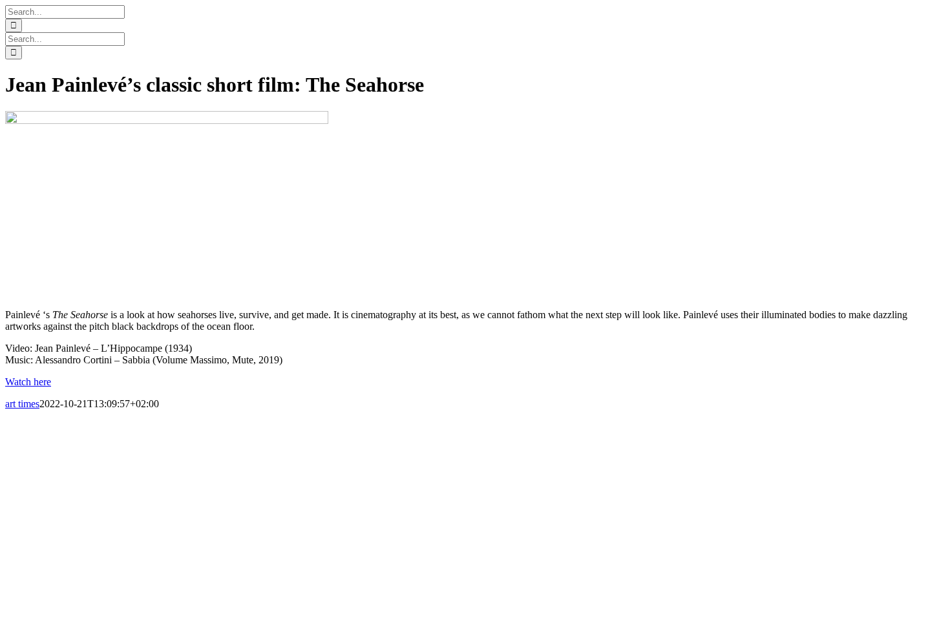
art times (22, 403)
